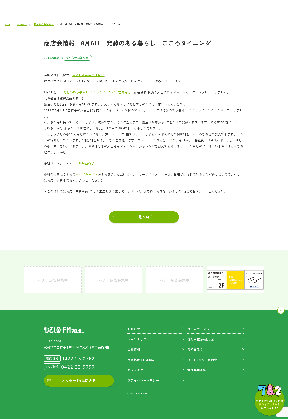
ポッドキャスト (87, 174)
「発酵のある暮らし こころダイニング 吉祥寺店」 (97, 92)
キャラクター (137, 370)
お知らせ (22, 24)
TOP (7, 24)
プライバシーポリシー (143, 380)
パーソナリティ (139, 339)
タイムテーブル (198, 329)
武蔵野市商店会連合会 (88, 75)
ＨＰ (169, 140)
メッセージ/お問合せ (79, 381)
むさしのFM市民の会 (202, 360)
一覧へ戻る (144, 217)
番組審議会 (195, 349)
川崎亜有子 (87, 163)
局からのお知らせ (44, 24)
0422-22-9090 (78, 366)
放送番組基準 (196, 370)
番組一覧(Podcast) (200, 339)
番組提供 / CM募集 (141, 360)
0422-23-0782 (78, 358)
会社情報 (134, 349)
